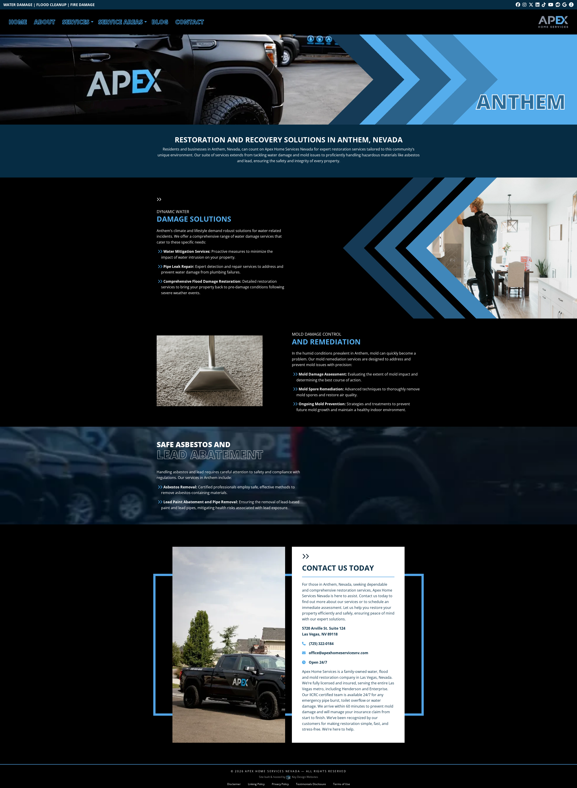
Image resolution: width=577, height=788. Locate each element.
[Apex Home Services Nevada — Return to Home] (553, 21)
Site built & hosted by (288, 777)
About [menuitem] (44, 22)
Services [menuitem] (75, 22)
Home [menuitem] (18, 22)
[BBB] (571, 4)
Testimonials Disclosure (311, 784)
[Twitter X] (531, 4)
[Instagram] (524, 4)
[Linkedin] (538, 4)
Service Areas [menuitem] (120, 22)
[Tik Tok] (544, 4)
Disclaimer (234, 784)
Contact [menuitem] (189, 22)
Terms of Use (341, 784)
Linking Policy (256, 784)
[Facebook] (518, 4)
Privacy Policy (280, 784)
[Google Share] (564, 4)
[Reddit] (558, 4)
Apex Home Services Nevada (272, 771)
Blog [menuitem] (160, 22)
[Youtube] (550, 4)
